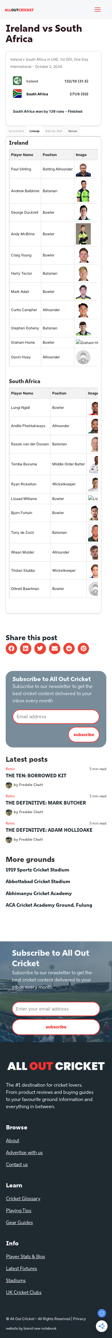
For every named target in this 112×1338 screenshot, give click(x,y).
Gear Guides (19, 1223)
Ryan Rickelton (23, 484)
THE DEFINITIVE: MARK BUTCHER (46, 803)
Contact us (17, 1165)
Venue (72, 131)
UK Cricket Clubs (24, 1292)
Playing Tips (18, 1211)
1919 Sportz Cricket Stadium (37, 870)
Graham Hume (23, 342)
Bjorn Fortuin (21, 512)
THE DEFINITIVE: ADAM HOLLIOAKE (49, 830)
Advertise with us (24, 1153)
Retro (10, 769)
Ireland (32, 81)
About (12, 1141)
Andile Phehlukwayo (28, 425)
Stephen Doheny (25, 328)
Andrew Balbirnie (25, 191)
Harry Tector (21, 273)
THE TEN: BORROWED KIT (36, 776)
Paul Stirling (21, 169)
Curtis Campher (24, 310)
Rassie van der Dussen (30, 444)
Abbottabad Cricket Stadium (38, 882)
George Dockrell (24, 212)
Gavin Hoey (21, 357)
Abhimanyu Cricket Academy (39, 894)
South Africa (37, 94)
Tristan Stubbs (23, 570)
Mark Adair (20, 291)
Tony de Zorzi (22, 532)
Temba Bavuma (24, 464)
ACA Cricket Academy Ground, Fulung (49, 905)
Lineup (34, 131)
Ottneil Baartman (25, 588)
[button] (11, 648)
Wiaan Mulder (22, 552)
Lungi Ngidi (20, 407)
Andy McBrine (23, 234)
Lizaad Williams (24, 498)
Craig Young (21, 255)
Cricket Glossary (23, 1199)
